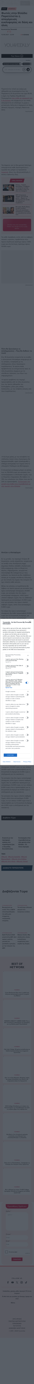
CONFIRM (10, 755)
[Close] (30, 622)
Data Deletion (7, 761)
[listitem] (17, 655)
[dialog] (17, 692)
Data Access (16, 761)
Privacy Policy (27, 761)
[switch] (27, 660)
